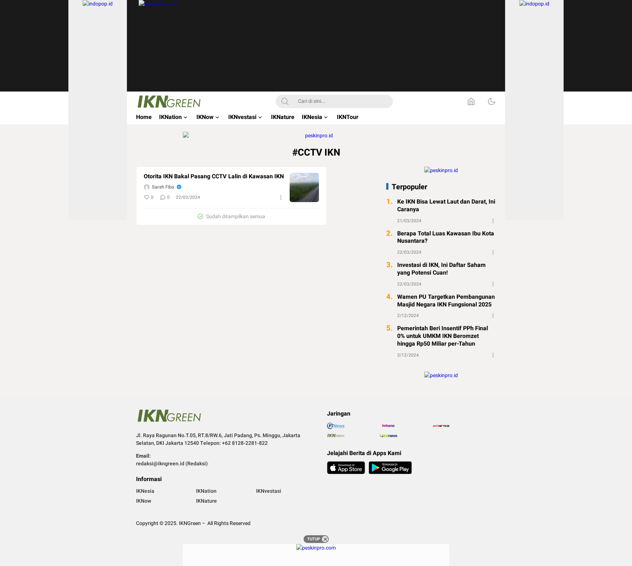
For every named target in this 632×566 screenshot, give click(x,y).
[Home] (471, 101)
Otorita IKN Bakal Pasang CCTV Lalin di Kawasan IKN (214, 176)
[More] (281, 197)
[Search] (285, 101)
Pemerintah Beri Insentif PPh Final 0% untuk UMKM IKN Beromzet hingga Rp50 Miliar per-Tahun (442, 336)
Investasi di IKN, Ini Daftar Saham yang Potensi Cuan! (441, 269)
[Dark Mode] (491, 101)
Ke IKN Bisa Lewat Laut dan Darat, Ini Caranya (446, 205)
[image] (304, 187)
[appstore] (346, 467)
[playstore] (390, 467)
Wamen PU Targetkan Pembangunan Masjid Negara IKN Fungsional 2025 (446, 301)
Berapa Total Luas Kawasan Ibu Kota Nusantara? (445, 237)
